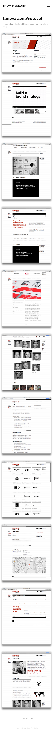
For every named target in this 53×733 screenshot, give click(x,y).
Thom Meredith (14, 6)
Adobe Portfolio (31, 728)
